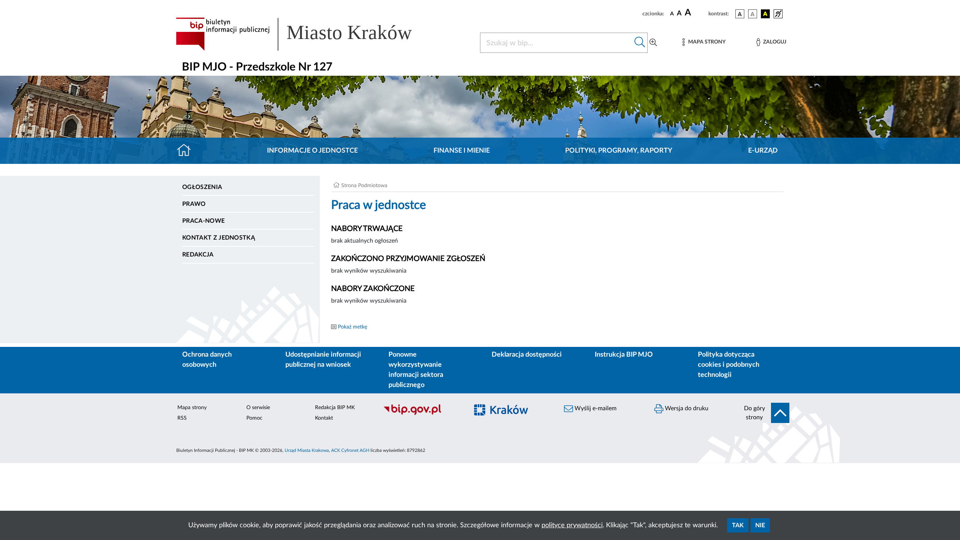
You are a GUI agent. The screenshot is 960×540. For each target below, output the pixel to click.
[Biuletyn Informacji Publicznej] (422, 414)
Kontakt (324, 418)
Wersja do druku (685, 408)
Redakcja (198, 255)
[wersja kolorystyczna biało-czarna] (752, 14)
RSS (182, 418)
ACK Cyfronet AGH (350, 450)
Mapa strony (192, 407)
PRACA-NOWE (203, 221)
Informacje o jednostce (312, 150)
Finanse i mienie (462, 150)
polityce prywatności (572, 525)
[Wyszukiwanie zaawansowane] (653, 42)
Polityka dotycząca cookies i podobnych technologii (728, 364)
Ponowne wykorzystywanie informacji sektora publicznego (415, 369)
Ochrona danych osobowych (207, 359)
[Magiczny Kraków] (512, 414)
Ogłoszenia (202, 187)
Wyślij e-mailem (594, 408)
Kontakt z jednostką (218, 238)
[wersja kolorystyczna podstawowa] (740, 14)
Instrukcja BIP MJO (624, 354)
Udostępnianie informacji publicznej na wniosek (323, 359)
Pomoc (254, 418)
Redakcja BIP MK (335, 407)
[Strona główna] (187, 151)
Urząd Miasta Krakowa (307, 450)
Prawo (194, 204)
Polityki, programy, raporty (618, 150)
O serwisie (258, 407)
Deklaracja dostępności (527, 354)
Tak (738, 525)
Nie (760, 525)
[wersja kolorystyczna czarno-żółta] (765, 14)
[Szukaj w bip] (640, 43)
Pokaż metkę (352, 327)
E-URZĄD (763, 150)
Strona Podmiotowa (364, 185)
